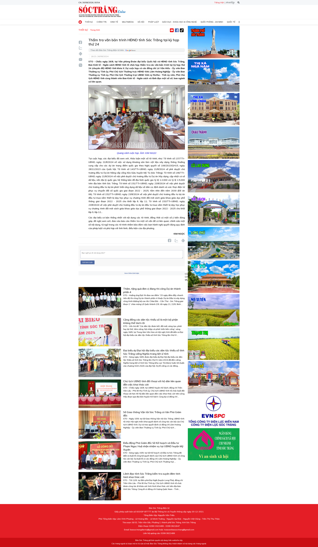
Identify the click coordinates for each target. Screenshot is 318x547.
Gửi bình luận (87, 262)
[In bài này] (80, 54)
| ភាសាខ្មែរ (229, 2)
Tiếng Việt (219, 2)
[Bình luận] (80, 59)
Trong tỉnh (95, 30)
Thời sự (83, 29)
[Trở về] (80, 65)
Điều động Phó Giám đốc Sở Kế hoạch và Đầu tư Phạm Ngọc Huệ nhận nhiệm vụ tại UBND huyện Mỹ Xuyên (153, 446)
